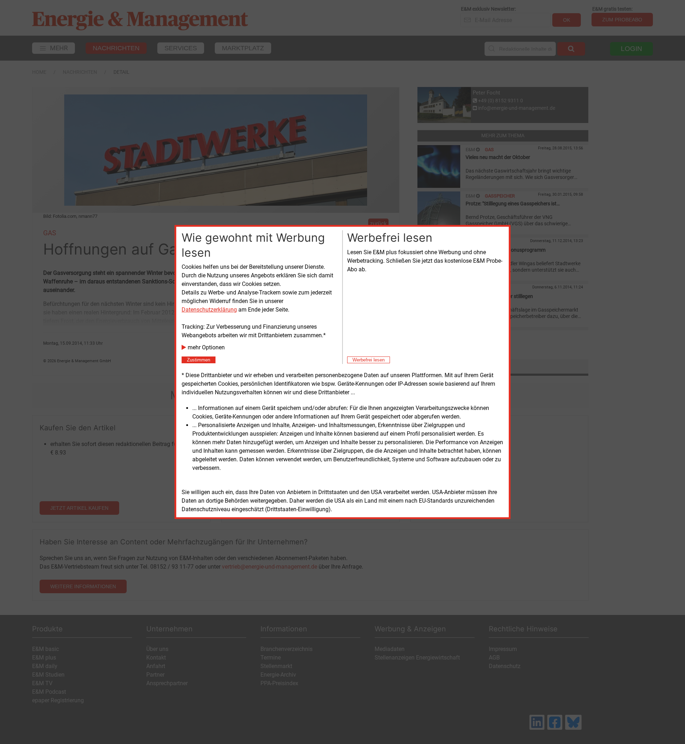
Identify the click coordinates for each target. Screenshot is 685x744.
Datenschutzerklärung (209, 309)
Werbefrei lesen (368, 360)
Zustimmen (198, 360)
